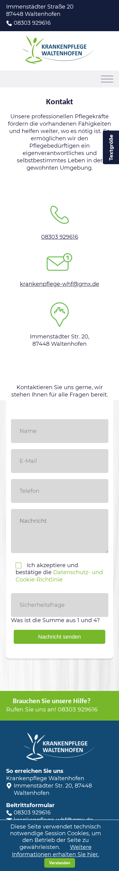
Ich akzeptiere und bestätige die (59, 572)
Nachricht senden (59, 637)
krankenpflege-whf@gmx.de (59, 284)
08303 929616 (32, 23)
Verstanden (59, 863)
